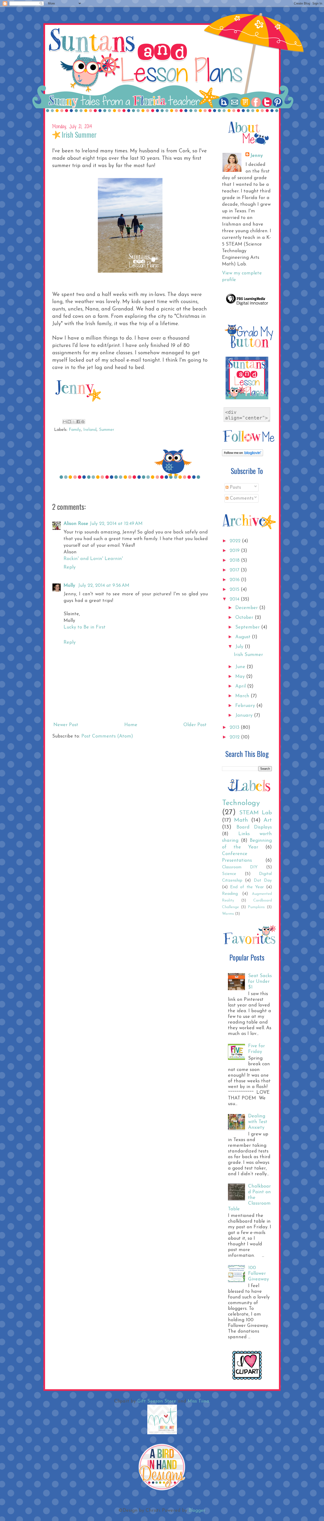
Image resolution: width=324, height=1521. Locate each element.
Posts (234, 487)
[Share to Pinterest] (82, 421)
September (248, 627)
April (241, 686)
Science (229, 874)
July (240, 646)
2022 (236, 541)
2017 (235, 570)
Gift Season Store (156, 1401)
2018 (235, 560)
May (240, 676)
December (247, 608)
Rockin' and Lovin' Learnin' (93, 558)
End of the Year (247, 887)
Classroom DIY (240, 867)
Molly (70, 585)
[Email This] (64, 421)
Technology (241, 803)
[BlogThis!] (69, 421)
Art (268, 820)
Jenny (256, 155)
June (241, 667)
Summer (106, 430)
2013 (235, 727)
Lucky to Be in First (85, 627)
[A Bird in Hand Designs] (162, 1489)
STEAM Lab (255, 813)
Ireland (90, 430)
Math (241, 820)
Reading (230, 894)
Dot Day (263, 881)
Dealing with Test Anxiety (257, 1122)
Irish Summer (248, 654)
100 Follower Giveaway (258, 1274)
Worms (228, 914)
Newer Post (65, 725)
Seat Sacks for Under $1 (260, 982)
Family (75, 430)
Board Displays (254, 827)
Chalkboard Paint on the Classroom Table (249, 1197)
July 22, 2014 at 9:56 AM (103, 585)
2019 (235, 550)
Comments (241, 498)
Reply (70, 567)
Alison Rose (76, 523)
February (245, 705)
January (244, 715)
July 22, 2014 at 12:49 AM (116, 523)
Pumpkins (256, 907)
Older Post (195, 725)
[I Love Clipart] (247, 1378)
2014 (235, 599)
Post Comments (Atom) (107, 736)
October (245, 617)
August (243, 637)
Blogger (197, 1510)
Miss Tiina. (199, 1401)
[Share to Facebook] (78, 421)
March (243, 696)
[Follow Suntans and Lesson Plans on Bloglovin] (242, 455)
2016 (235, 580)
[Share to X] (73, 421)
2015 (235, 589)
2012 (235, 737)
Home (130, 725)
